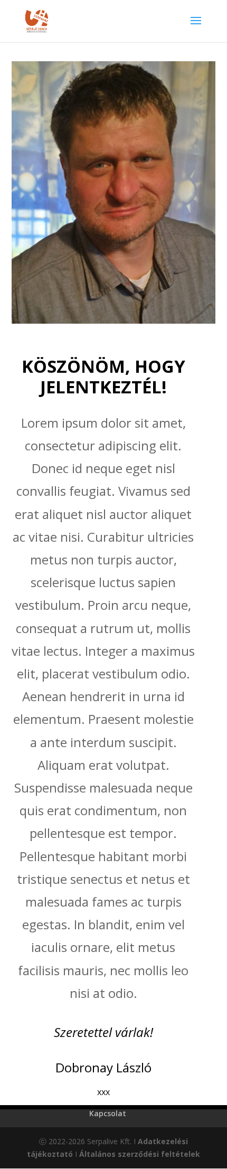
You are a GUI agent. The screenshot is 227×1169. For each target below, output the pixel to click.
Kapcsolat (107, 1113)
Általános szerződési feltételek (139, 1154)
